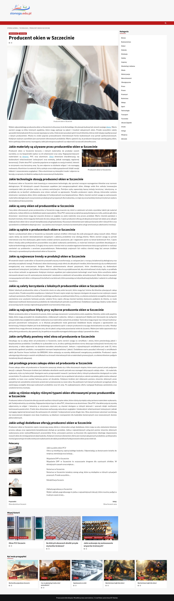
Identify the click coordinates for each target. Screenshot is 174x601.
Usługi (123, 131)
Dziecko (124, 50)
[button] (165, 23)
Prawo (123, 90)
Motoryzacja (125, 74)
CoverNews (98, 598)
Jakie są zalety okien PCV (56, 448)
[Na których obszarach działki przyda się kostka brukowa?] (63, 528)
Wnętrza (124, 135)
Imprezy (124, 62)
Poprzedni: (17, 502)
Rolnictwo (124, 98)
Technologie (22, 33)
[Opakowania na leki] (87, 570)
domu (108, 127)
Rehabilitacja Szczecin (55, 480)
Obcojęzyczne (126, 82)
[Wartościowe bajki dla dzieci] (119, 570)
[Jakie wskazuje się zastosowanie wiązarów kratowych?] (100, 528)
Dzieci (123, 46)
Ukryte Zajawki (23, 537)
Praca (123, 86)
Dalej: (110, 502)
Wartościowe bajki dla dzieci (114, 583)
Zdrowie (124, 139)
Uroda (123, 127)
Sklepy (123, 102)
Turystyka (124, 119)
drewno (25, 156)
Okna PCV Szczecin (17, 543)
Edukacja (124, 54)
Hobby (123, 58)
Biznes (123, 38)
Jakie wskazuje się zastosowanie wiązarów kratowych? (98, 544)
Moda (123, 70)
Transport (124, 114)
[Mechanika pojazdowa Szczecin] (22, 570)
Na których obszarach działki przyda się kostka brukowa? (62, 544)
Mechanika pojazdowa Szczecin (19, 583)
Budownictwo (13, 33)
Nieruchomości (98, 537)
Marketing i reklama (128, 66)
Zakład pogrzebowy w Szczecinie (59, 489)
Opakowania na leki (79, 583)
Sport (123, 106)
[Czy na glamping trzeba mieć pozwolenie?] (54, 570)
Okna (51, 156)
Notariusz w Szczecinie (55, 469)
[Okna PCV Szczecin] (25, 528)
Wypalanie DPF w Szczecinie (58, 458)
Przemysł (124, 94)
